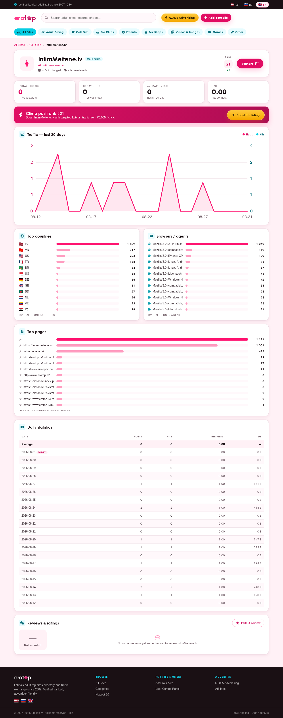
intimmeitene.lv (53, 65)
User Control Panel (167, 688)
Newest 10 (102, 694)
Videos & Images (188, 32)
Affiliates (220, 688)
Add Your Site (164, 683)
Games (218, 32)
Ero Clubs (107, 32)
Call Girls (82, 32)
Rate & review (250, 623)
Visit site (247, 64)
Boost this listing (248, 115)
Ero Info (131, 32)
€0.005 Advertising (227, 683)
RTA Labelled (241, 712)
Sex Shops (156, 32)
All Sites (27, 32)
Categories (102, 688)
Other (239, 32)
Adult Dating (55, 32)
